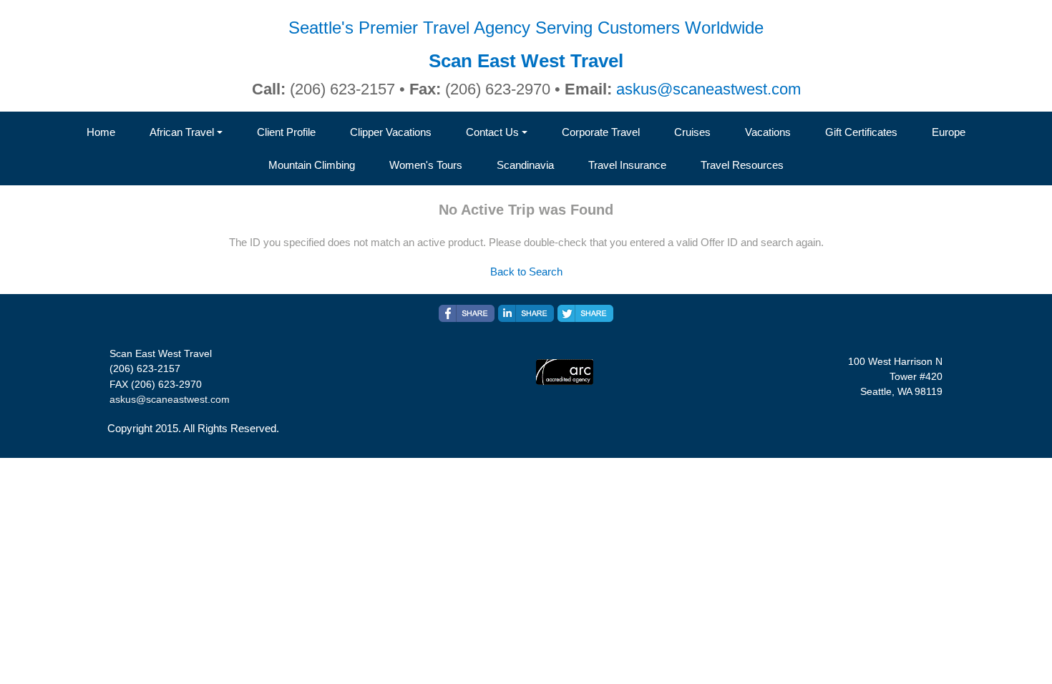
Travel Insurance (627, 165)
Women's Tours (425, 165)
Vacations (768, 132)
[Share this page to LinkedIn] (526, 313)
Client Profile (286, 132)
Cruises (692, 132)
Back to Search (526, 271)
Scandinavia (525, 165)
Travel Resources (742, 165)
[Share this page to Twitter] (585, 313)
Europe (948, 132)
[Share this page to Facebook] (467, 313)
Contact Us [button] (492, 132)
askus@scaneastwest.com (708, 89)
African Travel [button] (182, 132)
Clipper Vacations (391, 132)
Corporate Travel (601, 132)
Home (101, 132)
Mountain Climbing (311, 165)
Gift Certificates (861, 132)
